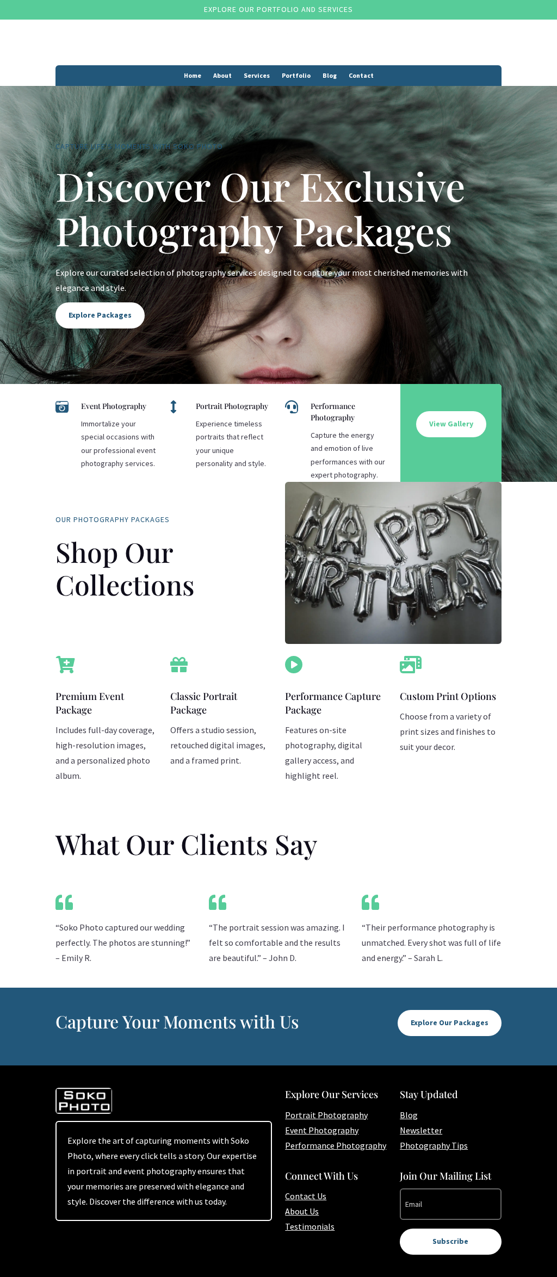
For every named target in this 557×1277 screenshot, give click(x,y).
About (222, 75)
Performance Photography (335, 1145)
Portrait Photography (326, 1114)
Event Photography (321, 1130)
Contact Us (305, 1196)
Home (192, 75)
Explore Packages (100, 315)
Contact (361, 75)
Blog (330, 75)
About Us (302, 1211)
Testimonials (310, 1226)
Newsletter (421, 1130)
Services (257, 75)
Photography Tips (434, 1145)
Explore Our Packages (449, 1022)
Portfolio (296, 75)
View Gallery (451, 424)
